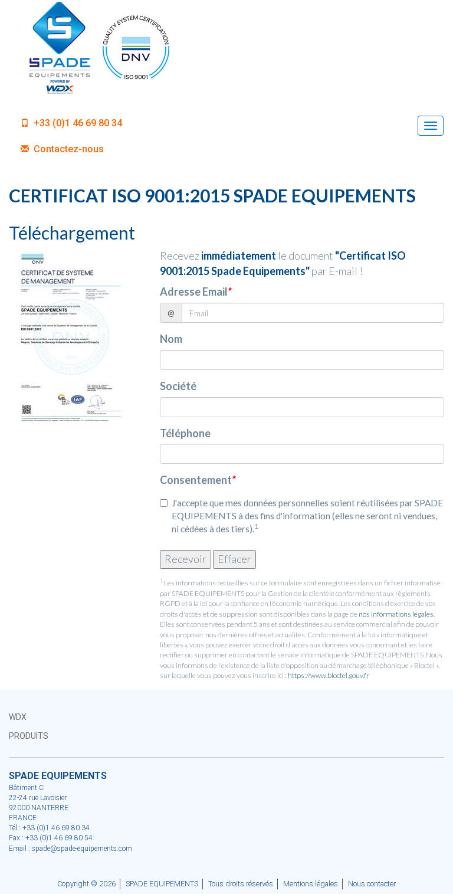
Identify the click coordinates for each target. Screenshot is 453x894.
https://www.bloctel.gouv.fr (328, 675)
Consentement (198, 479)
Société (178, 385)
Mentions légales (310, 883)
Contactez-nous (67, 149)
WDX (18, 717)
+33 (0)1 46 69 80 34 (76, 123)
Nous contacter (372, 883)
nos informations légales (396, 614)
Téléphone (185, 433)
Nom (171, 338)
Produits (28, 736)
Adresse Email (196, 291)
